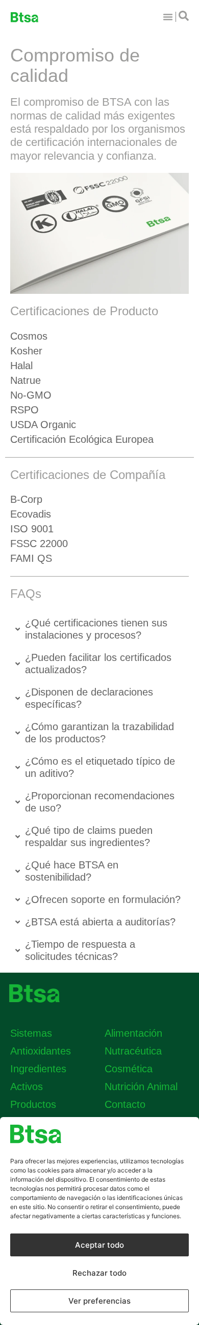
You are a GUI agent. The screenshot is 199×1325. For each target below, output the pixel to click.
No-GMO (31, 395)
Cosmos (28, 336)
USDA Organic (43, 424)
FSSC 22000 (39, 543)
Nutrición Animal (141, 1086)
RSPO (24, 409)
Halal (21, 365)
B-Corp (26, 499)
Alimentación (133, 1033)
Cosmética (129, 1068)
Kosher (26, 350)
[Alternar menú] (168, 17)
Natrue (25, 380)
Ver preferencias (99, 1301)
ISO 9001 (32, 528)
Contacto (125, 1104)
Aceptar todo (99, 1245)
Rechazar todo (99, 1273)
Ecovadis (30, 514)
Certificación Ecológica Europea (82, 439)
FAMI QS (31, 558)
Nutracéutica (133, 1051)
